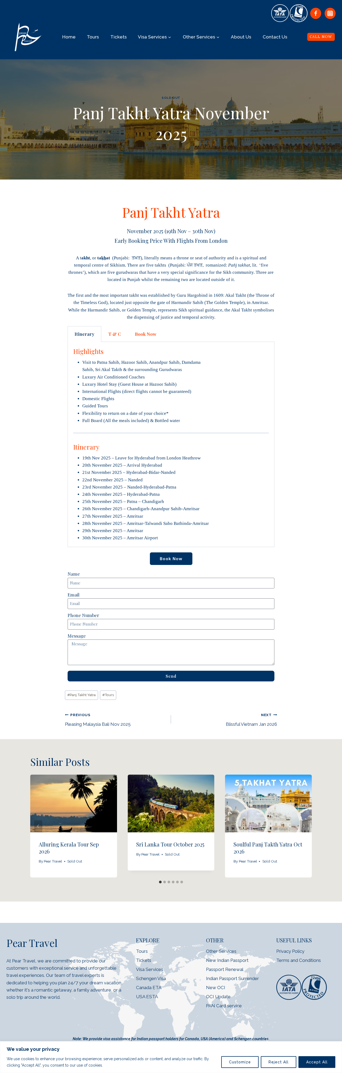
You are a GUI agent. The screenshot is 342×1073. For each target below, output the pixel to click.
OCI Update (218, 996)
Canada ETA (148, 987)
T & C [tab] (114, 334)
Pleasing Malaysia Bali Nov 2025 (98, 720)
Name (74, 574)
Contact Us (275, 37)
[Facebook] (315, 13)
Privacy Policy (290, 951)
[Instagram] (330, 13)
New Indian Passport (227, 960)
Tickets (118, 37)
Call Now (321, 36)
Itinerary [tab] (84, 334)
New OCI (216, 987)
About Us (241, 37)
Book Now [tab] (145, 334)
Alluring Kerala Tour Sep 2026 (69, 848)
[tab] (160, 882)
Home (69, 37)
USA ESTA (147, 996)
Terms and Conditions (298, 960)
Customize (240, 1062)
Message (77, 636)
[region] (171, 1057)
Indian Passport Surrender (232, 978)
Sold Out (171, 98)
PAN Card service (224, 1005)
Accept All (317, 1062)
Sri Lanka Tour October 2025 (170, 844)
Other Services (221, 951)
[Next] (304, 826)
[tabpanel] (171, 444)
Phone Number (83, 615)
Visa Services (149, 969)
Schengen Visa (151, 978)
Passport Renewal (224, 969)
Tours (93, 37)
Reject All (279, 1062)
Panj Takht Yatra (81, 695)
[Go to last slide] (38, 826)
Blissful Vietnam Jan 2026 (251, 720)
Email (73, 595)
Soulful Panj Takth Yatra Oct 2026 (268, 848)
